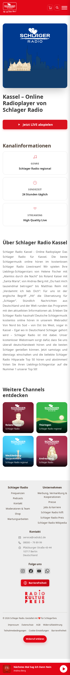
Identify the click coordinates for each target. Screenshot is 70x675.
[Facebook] (31, 571)
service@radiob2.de (34, 537)
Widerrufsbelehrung (52, 624)
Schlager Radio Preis (52, 517)
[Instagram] (23, 571)
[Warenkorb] (50, 8)
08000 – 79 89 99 (32, 542)
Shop (18, 513)
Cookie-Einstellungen (39, 630)
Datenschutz (27, 624)
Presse (52, 502)
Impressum (13, 624)
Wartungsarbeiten (17, 519)
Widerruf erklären (35, 638)
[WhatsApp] (47, 571)
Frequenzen (18, 493)
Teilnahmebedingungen (15, 630)
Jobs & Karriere (52, 507)
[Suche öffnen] (57, 8)
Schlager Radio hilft (52, 512)
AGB (38, 624)
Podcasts (18, 498)
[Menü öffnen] (64, 8)
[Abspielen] (63, 669)
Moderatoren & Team (18, 508)
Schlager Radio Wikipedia (52, 522)
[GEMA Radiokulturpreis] (35, 597)
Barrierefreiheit (38, 582)
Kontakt (18, 503)
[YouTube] (39, 571)
